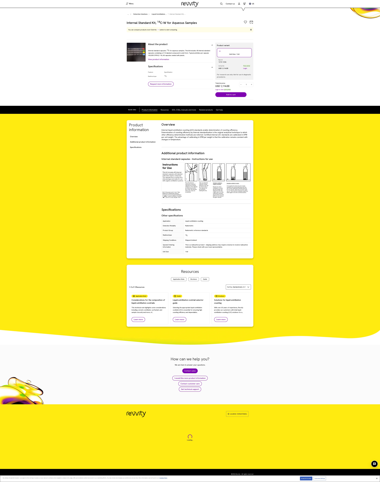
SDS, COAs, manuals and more (184, 110)
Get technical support (190, 389)
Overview (134, 136)
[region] (190, 478)
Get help (219, 110)
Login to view (219, 89)
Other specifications (172, 215)
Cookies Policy (163, 478)
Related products (206, 110)
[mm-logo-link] (190, 4)
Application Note (178, 279)
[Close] (377, 478)
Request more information (160, 84)
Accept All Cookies (306, 478)
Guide (205, 279)
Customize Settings (319, 478)
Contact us (230, 4)
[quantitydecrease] (241, 84)
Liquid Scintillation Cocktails (162, 14)
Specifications (136, 147)
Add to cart (231, 94)
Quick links (132, 109)
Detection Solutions (140, 14)
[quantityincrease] (251, 84)
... (128, 14)
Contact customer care (190, 384)
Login (245, 68)
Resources (165, 110)
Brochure (193, 279)
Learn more (138, 319)
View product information (158, 59)
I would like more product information (190, 378)
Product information (150, 110)
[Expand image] (164, 197)
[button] (239, 4)
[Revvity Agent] (374, 464)
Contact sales (190, 371)
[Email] (251, 23)
